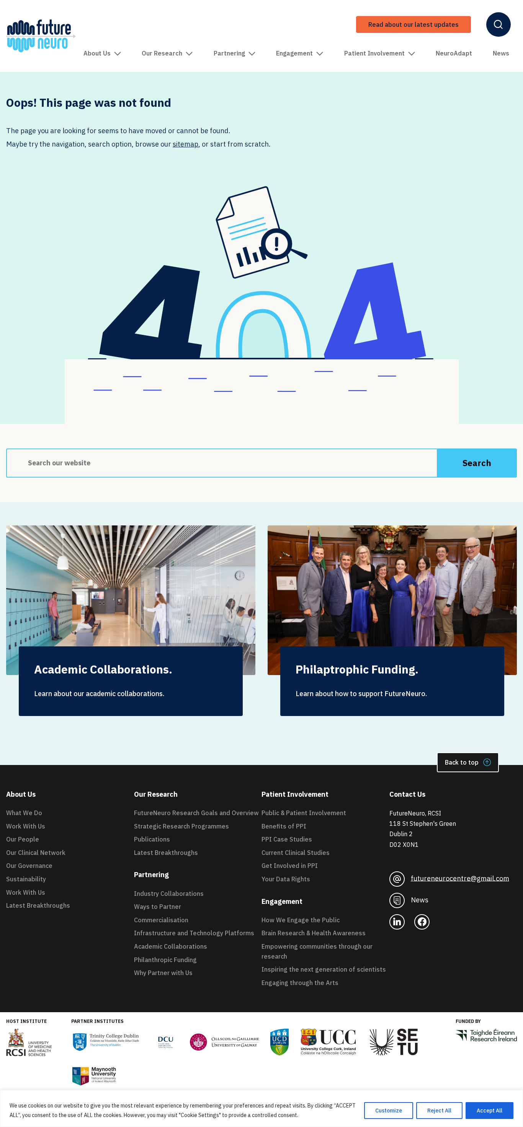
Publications (152, 839)
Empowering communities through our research (317, 951)
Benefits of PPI (284, 826)
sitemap (185, 144)
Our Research (162, 53)
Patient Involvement (374, 53)
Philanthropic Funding (165, 960)
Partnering (229, 53)
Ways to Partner (157, 906)
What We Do (24, 813)
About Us (97, 53)
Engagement (294, 53)
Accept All (489, 1110)
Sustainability (26, 879)
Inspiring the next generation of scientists (324, 969)
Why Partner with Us (163, 973)
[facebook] (422, 922)
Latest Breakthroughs (38, 905)
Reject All (439, 1110)
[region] (261, 1108)
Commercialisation (161, 920)
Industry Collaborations (169, 893)
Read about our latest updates (413, 24)
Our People (22, 839)
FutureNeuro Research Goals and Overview (196, 813)
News (501, 53)
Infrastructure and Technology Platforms (194, 933)
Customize (388, 1110)
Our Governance (29, 865)
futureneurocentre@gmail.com (460, 878)
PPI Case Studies (287, 839)
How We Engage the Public (301, 920)
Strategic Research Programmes (181, 826)
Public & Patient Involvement (304, 813)
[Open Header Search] (498, 24)
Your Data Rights (286, 879)
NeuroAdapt (454, 53)
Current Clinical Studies (296, 852)
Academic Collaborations (170, 946)
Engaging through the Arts (300, 983)
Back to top (462, 762)
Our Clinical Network (35, 852)
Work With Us (25, 826)
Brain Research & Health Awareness (314, 933)
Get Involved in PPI (290, 865)
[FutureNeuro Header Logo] (41, 36)
